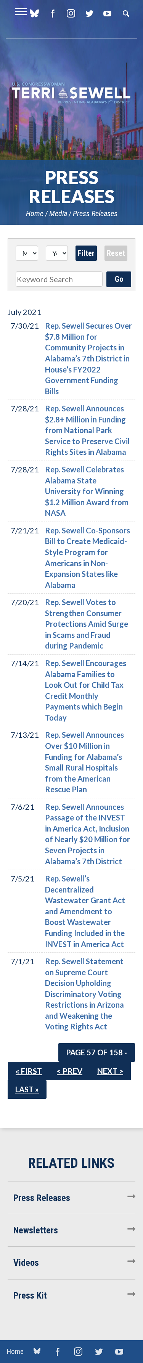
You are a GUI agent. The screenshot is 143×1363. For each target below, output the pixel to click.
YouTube (107, 13)
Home (34, 213)
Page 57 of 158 (95, 1052)
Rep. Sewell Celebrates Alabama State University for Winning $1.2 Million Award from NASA (87, 491)
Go (119, 279)
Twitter (89, 13)
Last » (27, 1089)
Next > (110, 1071)
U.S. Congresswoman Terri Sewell (71, 93)
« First (29, 1071)
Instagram (71, 13)
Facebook (52, 13)
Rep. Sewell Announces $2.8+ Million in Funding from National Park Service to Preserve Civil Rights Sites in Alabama (87, 430)
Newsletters (35, 1230)
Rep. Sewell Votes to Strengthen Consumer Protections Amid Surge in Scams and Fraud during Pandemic (86, 623)
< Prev (69, 1071)
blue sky (37, 1351)
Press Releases (95, 213)
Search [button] (125, 13)
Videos (26, 1262)
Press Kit (30, 1295)
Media (58, 213)
